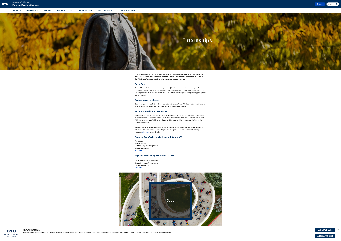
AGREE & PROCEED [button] (325, 236)
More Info (138, 150)
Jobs (170, 200)
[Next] (217, 201)
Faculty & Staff (17, 10)
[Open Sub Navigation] (40, 10)
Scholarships (61, 10)
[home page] (5, 4)
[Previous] (123, 201)
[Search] (336, 4)
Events (72, 10)
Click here (145, 132)
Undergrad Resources (127, 10)
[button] (338, 230)
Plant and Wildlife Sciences (25, 5)
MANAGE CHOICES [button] (325, 230)
